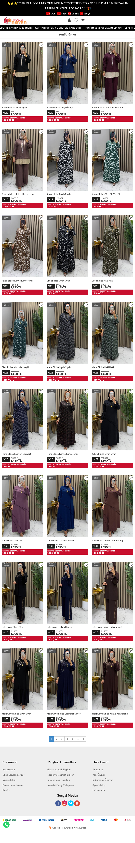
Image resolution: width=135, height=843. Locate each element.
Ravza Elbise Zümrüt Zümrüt (106, 194)
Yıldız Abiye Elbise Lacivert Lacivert (64, 713)
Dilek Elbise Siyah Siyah (58, 280)
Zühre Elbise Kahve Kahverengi (107, 540)
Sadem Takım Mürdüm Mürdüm (107, 107)
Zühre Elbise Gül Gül (12, 540)
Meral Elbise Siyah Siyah (59, 367)
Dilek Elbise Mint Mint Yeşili (15, 367)
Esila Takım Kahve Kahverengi (107, 627)
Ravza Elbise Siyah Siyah (59, 194)
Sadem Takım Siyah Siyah (14, 107)
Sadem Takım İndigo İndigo (60, 107)
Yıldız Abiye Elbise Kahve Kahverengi (110, 713)
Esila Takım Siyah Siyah (13, 627)
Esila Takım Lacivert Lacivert (60, 627)
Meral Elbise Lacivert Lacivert (16, 454)
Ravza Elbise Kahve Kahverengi (17, 280)
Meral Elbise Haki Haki (103, 367)
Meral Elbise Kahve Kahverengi (62, 454)
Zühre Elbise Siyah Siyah (104, 454)
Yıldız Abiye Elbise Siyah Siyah (16, 713)
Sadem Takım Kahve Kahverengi (18, 194)
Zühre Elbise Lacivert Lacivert (61, 540)
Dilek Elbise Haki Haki (102, 280)
